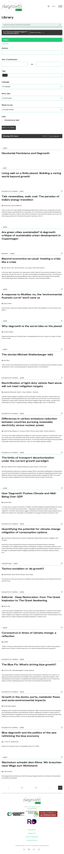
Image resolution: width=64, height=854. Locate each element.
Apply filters (8, 128)
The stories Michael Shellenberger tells (27, 354)
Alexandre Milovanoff (10, 392)
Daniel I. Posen (21, 392)
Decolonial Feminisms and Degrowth (26, 153)
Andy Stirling (7, 431)
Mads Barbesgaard (17, 670)
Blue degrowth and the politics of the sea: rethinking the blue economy (29, 734)
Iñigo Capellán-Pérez (10, 467)
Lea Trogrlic (28, 268)
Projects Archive (32, 840)
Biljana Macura (39, 538)
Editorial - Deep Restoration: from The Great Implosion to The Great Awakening (31, 598)
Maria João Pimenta (38, 268)
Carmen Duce (43, 467)
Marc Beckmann (19, 268)
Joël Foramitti (8, 771)
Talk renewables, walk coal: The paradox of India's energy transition (30, 198)
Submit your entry (35, 32)
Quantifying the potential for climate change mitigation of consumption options (31, 530)
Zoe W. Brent (8, 670)
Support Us (32, 833)
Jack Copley (29, 574)
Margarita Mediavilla (23, 467)
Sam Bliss (7, 360)
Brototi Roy (7, 205)
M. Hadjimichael (13, 742)
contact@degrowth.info (34, 806)
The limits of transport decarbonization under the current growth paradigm (28, 459)
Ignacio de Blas (33, 467)
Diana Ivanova (16, 538)
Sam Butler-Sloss (9, 268)
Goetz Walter (39, 431)
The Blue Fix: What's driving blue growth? (29, 664)
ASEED (6, 642)
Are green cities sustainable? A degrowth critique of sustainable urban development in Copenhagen (31, 235)
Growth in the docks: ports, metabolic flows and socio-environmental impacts (31, 698)
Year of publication (54, 136)
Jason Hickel (8, 303)
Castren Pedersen (29, 670)
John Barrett (7, 538)
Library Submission (32, 837)
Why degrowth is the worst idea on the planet (32, 326)
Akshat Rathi (7, 502)
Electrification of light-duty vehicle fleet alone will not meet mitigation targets (32, 384)
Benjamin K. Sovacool (18, 431)
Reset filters (5, 44)
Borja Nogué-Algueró (10, 706)
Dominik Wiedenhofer (27, 538)
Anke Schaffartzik (16, 205)
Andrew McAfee (8, 332)
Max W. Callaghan (49, 538)
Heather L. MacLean (32, 392)
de (53, 6)
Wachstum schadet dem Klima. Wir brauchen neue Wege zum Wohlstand (32, 764)
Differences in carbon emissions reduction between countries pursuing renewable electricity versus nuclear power (29, 422)
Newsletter (32, 830)
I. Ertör (6, 742)
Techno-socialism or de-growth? (23, 568)
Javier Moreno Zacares (18, 574)
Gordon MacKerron (49, 431)
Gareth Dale (7, 574)
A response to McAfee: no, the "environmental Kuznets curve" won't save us (32, 296)
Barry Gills (7, 606)
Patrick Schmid (30, 431)
